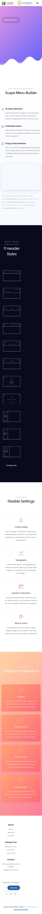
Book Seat (11, 850)
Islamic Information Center (13, 907)
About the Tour (11, 847)
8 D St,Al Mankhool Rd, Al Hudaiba (11, 865)
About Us (11, 832)
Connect (11, 836)
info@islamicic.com (10, 870)
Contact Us (11, 853)
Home (11, 829)
